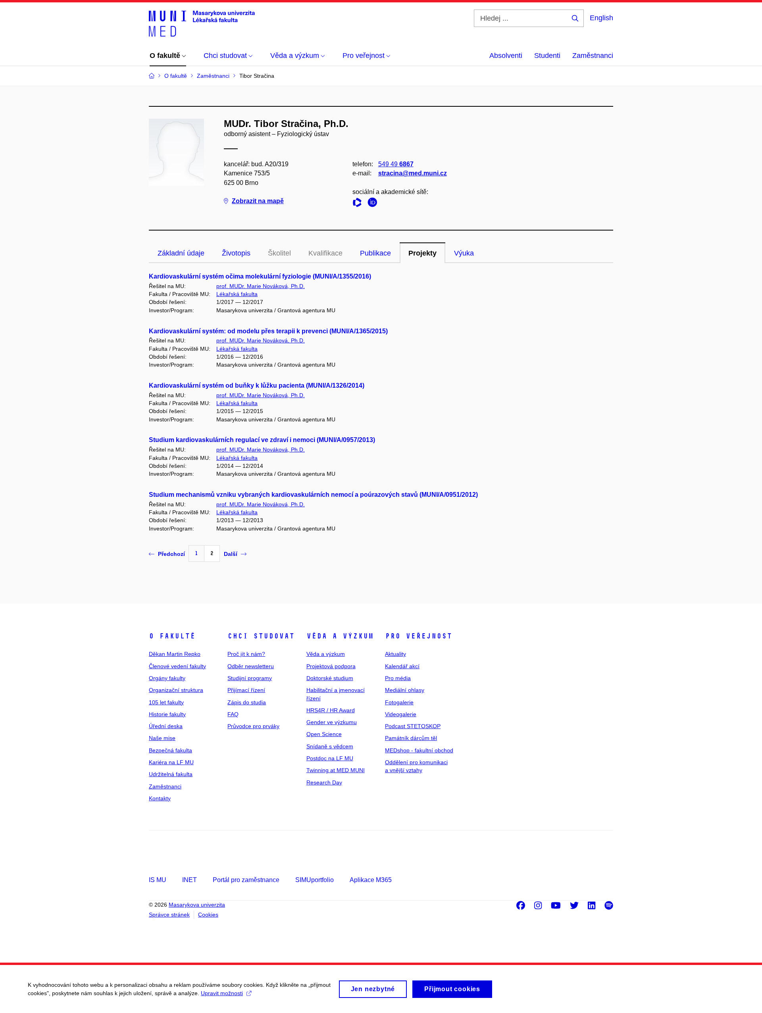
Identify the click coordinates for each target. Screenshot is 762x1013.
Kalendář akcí (402, 666)
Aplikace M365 (371, 880)
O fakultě (172, 636)
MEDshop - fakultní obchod (419, 750)
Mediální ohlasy (404, 690)
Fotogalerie (399, 702)
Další (230, 554)
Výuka (464, 253)
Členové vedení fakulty (177, 666)
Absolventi (505, 56)
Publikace (375, 253)
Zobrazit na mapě (258, 201)
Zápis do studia (246, 702)
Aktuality (395, 654)
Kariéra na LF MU (171, 762)
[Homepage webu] (202, 23)
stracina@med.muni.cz (412, 173)
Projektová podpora (331, 666)
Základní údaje (181, 253)
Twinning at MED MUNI (335, 770)
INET (189, 880)
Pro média (398, 678)
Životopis (236, 253)
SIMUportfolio (314, 880)
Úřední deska (166, 726)
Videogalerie (400, 714)
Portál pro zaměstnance (246, 880)
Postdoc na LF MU (329, 758)
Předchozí (171, 554)
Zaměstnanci (592, 56)
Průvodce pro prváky (253, 726)
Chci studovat (260, 636)
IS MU (157, 880)
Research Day (324, 782)
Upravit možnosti (222, 993)
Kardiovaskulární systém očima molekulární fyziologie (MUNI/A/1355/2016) (260, 276)
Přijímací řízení (246, 690)
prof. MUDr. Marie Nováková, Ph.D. (260, 286)
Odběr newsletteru (250, 666)
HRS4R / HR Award (330, 710)
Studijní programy (249, 678)
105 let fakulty (166, 702)
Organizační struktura (176, 690)
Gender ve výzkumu (331, 722)
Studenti (547, 56)
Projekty (422, 253)
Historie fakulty (167, 714)
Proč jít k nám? (246, 654)
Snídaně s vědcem (329, 746)
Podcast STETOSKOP (413, 726)
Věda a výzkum (339, 636)
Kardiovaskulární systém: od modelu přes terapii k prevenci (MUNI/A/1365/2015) (268, 331)
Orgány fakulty (167, 678)
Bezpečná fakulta (170, 750)
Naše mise (162, 738)
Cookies (208, 914)
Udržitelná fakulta (170, 774)
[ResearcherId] (359, 203)
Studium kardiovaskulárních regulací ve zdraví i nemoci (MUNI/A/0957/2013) (262, 439)
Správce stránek (169, 914)
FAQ (233, 714)
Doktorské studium (329, 678)
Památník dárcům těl (411, 738)
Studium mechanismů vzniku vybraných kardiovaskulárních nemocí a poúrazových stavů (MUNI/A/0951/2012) (313, 494)
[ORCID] (374, 203)
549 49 (396, 164)
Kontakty (160, 798)
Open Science (324, 734)
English (601, 18)
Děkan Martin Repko (174, 654)
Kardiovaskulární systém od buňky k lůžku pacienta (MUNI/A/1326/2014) (256, 385)
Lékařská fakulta (237, 294)
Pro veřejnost (418, 636)
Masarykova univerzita (197, 905)
